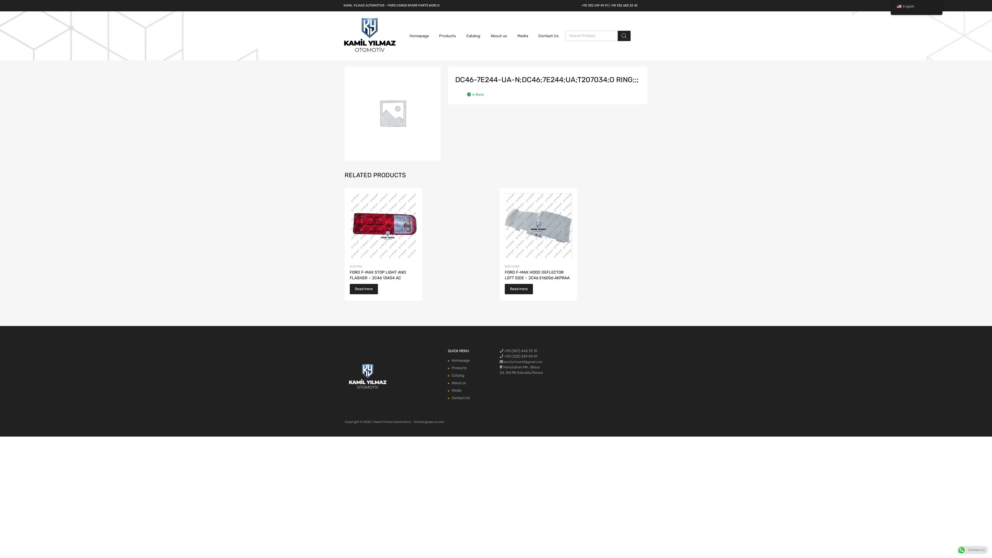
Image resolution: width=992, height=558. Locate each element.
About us (499, 36)
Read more (364, 289)
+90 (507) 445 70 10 (520, 351)
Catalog (473, 36)
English (908, 6)
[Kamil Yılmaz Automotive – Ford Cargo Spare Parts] (370, 51)
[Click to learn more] (368, 377)
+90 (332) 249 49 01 (520, 356)
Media (522, 36)
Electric (356, 266)
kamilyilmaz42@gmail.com (523, 362)
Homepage (419, 36)
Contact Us (548, 36)
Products (447, 36)
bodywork (512, 266)
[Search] (624, 36)
